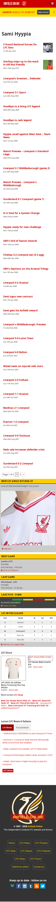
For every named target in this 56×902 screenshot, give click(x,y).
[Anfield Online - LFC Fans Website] (15, 4)
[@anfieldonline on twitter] (42, 886)
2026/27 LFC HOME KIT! (25, 12)
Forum (22, 727)
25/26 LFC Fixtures (10, 570)
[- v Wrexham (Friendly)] (6, 600)
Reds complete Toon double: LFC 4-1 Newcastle (25, 749)
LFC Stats (10, 850)
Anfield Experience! (10, 708)
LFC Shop (18, 695)
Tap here (7, 549)
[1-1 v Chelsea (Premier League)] (49, 600)
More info (13, 690)
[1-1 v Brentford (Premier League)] (28, 600)
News (7, 727)
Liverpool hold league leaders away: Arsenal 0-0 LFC (28, 755)
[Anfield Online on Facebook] (18, 886)
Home (11, 842)
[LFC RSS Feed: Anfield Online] (36, 886)
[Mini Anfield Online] (30, 886)
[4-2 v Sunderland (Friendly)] (17, 600)
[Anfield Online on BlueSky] (12, 886)
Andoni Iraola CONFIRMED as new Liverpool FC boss (28, 733)
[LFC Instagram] (24, 886)
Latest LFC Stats (9, 606)
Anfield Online (35, 826)
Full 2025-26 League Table (13, 644)
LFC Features (43, 850)
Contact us (39, 866)
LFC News (25, 842)
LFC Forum (35, 858)
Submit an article (20, 866)
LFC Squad (26, 850)
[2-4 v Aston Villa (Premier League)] (38, 600)
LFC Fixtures (41, 842)
